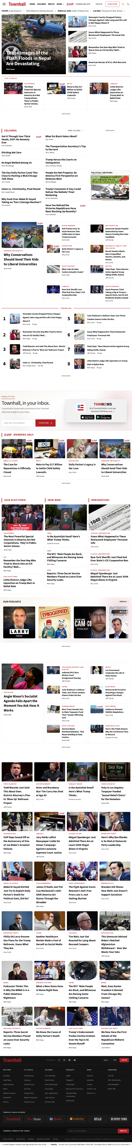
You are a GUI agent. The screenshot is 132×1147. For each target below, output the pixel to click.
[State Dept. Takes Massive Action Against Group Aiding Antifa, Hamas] (79, 349)
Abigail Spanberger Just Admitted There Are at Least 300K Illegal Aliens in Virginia (109, 577)
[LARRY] (19, 622)
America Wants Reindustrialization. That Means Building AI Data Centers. (73, 733)
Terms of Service (8, 1139)
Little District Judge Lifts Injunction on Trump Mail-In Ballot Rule (19, 583)
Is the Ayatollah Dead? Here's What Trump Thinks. (63, 538)
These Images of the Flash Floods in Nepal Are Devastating (28, 58)
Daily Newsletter (113, 1084)
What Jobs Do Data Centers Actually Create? (73, 270)
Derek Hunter (49, 1080)
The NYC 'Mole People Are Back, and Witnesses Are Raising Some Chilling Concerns (65, 557)
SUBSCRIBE (112, 4)
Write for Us (91, 1093)
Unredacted (70, 1084)
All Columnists (50, 1102)
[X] (59, 1060)
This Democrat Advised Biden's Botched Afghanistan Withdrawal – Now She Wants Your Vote (114, 944)
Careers (89, 1084)
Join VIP (124, 1060)
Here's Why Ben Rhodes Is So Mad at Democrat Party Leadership (114, 841)
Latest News (7, 1080)
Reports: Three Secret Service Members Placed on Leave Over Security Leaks (64, 577)
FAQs (115, 1060)
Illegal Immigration (30, 1097)
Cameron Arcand (53, 543)
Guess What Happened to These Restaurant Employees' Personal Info (109, 540)
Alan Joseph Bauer (29, 366)
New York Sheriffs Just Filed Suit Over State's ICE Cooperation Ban (73, 292)
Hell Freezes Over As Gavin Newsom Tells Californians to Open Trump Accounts (71, 232)
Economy (27, 1089)
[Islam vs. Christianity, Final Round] (15, 364)
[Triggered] (54, 622)
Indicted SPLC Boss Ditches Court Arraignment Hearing (71, 675)
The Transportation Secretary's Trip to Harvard (66, 148)
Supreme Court (29, 1102)
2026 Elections (29, 1076)
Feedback (31, 1139)
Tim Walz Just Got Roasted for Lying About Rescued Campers (82, 940)
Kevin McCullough (51, 1084)
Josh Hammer (50, 1097)
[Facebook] (69, 1060)
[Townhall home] (12, 1060)
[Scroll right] (128, 620)
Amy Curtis (65, 255)
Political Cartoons (102, 172)
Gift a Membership (114, 1080)
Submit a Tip (91, 1089)
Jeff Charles (109, 240)
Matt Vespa (26, 339)
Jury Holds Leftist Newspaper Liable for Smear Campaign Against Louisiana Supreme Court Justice (49, 845)
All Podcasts (70, 1101)
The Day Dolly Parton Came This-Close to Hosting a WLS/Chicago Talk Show (20, 176)
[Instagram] (64, 1060)
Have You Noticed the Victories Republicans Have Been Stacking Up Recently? (61, 208)
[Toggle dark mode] (128, 4)
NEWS (32, 4)
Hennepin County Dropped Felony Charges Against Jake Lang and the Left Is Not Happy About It (42, 317)
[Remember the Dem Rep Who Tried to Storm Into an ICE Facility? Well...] (15, 335)
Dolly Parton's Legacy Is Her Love (72, 250)
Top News (6, 1076)
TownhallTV (7, 1097)
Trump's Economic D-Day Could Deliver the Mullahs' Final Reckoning (63, 192)
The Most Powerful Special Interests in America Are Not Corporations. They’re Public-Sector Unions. (20, 541)
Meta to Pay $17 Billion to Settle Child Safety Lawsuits (49, 468)
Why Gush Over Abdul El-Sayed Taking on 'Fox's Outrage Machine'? (21, 200)
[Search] (123, 4)
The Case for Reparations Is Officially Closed (17, 468)
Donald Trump (29, 1084)
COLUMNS (41, 4)
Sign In (106, 1060)
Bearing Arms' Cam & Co (74, 1089)
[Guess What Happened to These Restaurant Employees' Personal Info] (79, 335)
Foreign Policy (29, 1093)
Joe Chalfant (105, 1048)
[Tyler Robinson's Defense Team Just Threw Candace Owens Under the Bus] (79, 319)
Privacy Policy (20, 1139)
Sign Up (123, 1131)
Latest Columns (8, 1084)
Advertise (90, 1080)
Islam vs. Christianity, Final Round (21, 189)
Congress (27, 1080)
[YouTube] (75, 1060)
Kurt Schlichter (50, 1076)
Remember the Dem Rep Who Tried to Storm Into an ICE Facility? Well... (19, 564)
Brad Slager (49, 1089)
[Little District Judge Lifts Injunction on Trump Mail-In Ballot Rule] (79, 364)
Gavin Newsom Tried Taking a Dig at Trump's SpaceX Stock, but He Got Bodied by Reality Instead (116, 293)
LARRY (68, 1076)
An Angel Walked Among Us (17, 163)
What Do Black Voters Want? (61, 136)
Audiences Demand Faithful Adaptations (114, 711)
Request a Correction (43, 1139)
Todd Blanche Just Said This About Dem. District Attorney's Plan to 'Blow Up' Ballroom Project (16, 795)
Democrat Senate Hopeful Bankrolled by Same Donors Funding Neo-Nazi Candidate (116, 232)
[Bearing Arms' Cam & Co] (90, 622)
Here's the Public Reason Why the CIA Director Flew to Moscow (116, 731)
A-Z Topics (28, 1070)
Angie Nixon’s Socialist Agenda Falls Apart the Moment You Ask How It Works (21, 703)
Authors (6, 1102)
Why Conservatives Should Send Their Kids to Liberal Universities (21, 259)
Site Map (55, 1139)
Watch (5, 1089)
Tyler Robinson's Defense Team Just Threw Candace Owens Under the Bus (73, 692)
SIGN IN (99, 4)
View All (123, 601)
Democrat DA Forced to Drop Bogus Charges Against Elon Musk (115, 692)
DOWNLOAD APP (83, 4)
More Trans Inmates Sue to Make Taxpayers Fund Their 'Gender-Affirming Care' (72, 713)
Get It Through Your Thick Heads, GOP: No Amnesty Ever (16, 139)
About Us (90, 1076)
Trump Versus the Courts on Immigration (61, 161)
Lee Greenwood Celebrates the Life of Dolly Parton (114, 673)
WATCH (51, 4)
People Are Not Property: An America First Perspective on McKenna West (62, 176)
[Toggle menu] (4, 4)
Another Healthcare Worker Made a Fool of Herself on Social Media (49, 940)
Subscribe (44, 422)
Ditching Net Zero (11, 152)
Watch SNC (112, 1089)
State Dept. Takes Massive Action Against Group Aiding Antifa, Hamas (116, 272)
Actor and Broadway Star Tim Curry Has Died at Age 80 (49, 791)
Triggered (69, 1080)
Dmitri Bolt (7, 268)
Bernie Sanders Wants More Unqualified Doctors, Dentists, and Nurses (115, 255)
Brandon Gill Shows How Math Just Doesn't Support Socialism (114, 891)
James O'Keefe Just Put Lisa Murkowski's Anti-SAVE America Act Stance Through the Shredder (49, 894)
